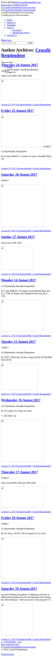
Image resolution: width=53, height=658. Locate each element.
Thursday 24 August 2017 (19, 65)
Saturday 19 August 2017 (19, 588)
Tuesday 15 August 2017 (18, 341)
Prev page (5, 644)
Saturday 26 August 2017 (19, 174)
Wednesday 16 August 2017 (20, 400)
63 (10, 642)
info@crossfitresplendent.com (27, 2)
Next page (14, 644)
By (40, 104)
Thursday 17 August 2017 (19, 472)
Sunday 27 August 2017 (18, 237)
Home (9, 67)
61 (6, 642)
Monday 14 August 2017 (18, 280)
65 (15, 642)
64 (12, 642)
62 (8, 642)
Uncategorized (22, 104)
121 (19, 642)
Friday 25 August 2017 (17, 110)
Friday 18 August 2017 (17, 518)
